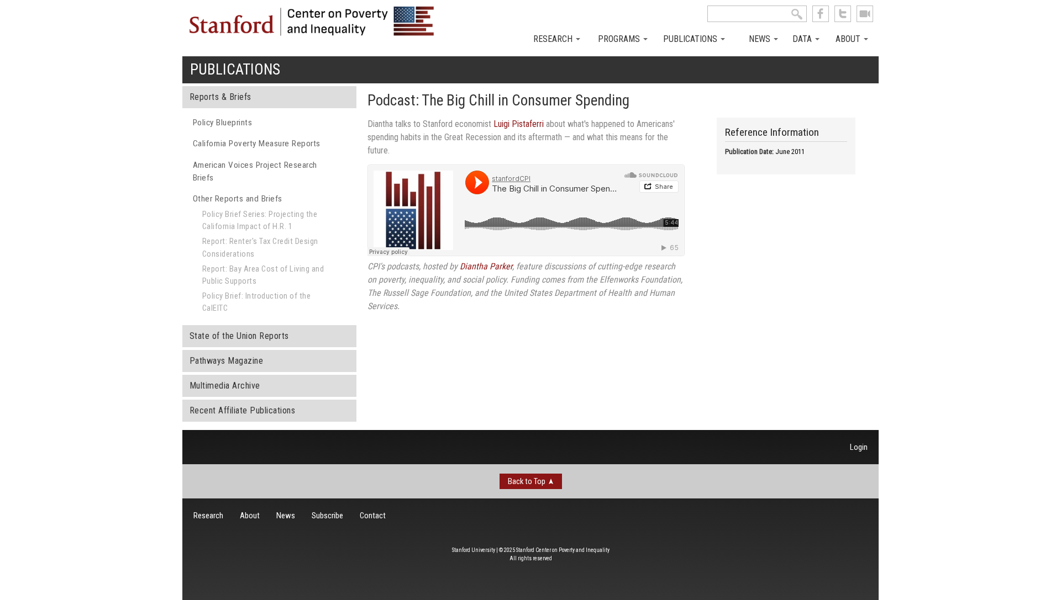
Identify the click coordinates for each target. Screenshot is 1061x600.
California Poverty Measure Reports (257, 143)
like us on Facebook (820, 14)
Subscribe (327, 516)
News (761, 39)
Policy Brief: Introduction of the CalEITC (256, 302)
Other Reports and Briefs (237, 199)
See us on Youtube (865, 14)
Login (859, 447)
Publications (691, 39)
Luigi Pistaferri (518, 124)
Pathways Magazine (227, 360)
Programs (620, 39)
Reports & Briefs (220, 97)
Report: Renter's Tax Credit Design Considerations (260, 247)
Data (803, 39)
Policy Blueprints (223, 123)
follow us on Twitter (842, 14)
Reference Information (772, 132)
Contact (373, 516)
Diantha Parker (486, 266)
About (849, 39)
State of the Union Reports (239, 336)
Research (554, 39)
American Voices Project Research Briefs (255, 171)
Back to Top (526, 481)
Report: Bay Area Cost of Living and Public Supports (263, 275)
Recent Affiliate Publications (243, 410)
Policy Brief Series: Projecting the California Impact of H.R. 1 (260, 220)
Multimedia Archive (225, 385)
